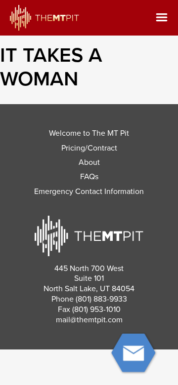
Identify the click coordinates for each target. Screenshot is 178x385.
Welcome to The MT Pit (89, 133)
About (89, 162)
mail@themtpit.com (89, 320)
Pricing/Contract (89, 148)
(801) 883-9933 (101, 299)
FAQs (89, 177)
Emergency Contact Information (89, 191)
